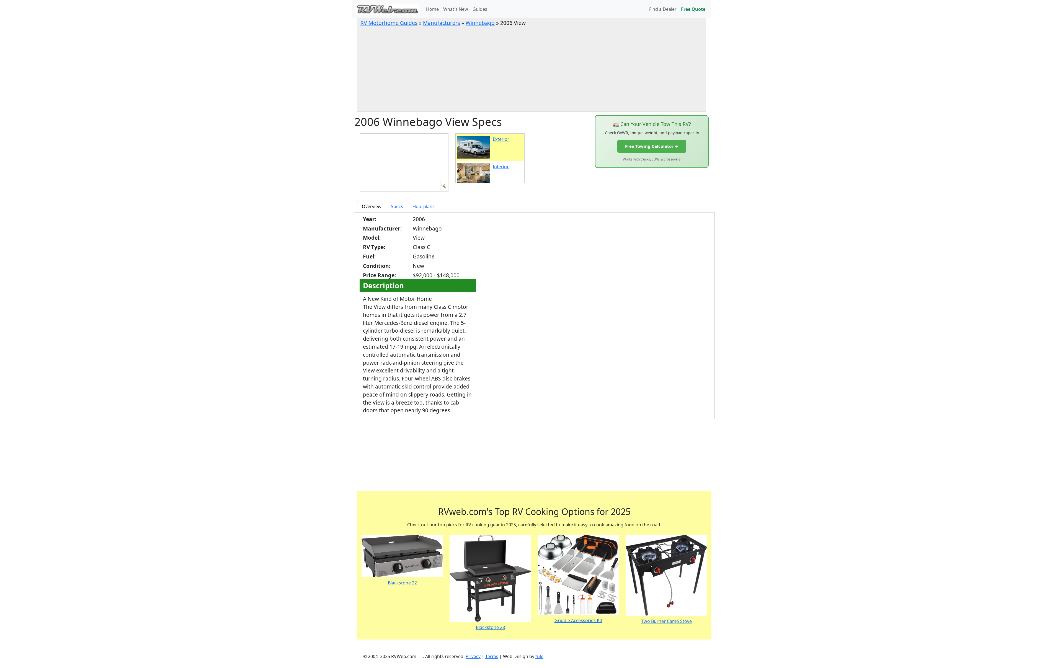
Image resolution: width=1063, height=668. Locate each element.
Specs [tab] (397, 206)
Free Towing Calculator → (651, 146)
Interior (501, 167)
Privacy (473, 656)
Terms (491, 656)
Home (432, 9)
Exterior (501, 139)
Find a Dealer (663, 9)
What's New (455, 9)
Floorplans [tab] (423, 206)
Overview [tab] (371, 206)
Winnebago (480, 23)
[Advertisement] (531, 68)
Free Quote (693, 9)
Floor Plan (376, 465)
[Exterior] (444, 185)
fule (539, 656)
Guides (480, 9)
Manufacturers (441, 23)
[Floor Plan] (377, 448)
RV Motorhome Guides (388, 23)
